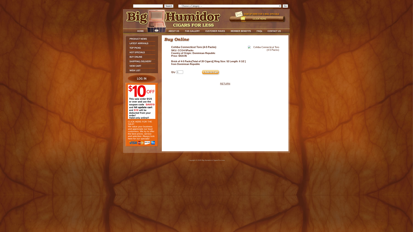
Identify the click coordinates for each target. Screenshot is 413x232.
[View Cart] (141, 67)
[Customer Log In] (141, 82)
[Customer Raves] (215, 32)
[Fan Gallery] (192, 32)
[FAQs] (259, 32)
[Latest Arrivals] (141, 45)
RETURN (225, 83)
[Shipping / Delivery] (141, 62)
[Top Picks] (141, 49)
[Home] (134, 32)
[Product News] (141, 40)
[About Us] (175, 32)
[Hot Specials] (141, 53)
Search (128, 6)
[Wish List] (141, 72)
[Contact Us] (277, 32)
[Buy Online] (141, 58)
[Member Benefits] (241, 32)
